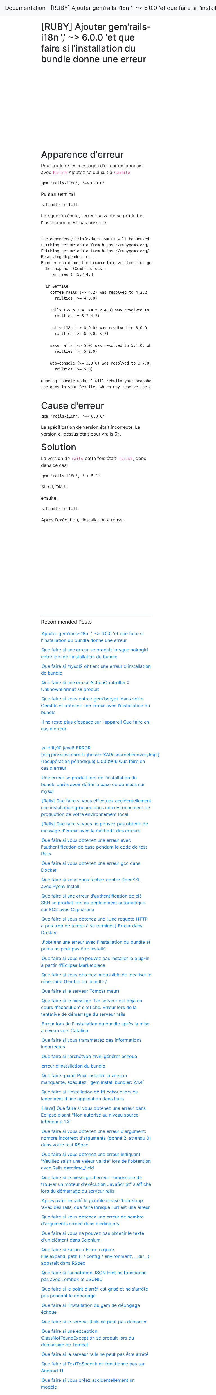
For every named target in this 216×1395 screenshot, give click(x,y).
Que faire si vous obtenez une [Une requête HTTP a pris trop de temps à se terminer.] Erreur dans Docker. (94, 925)
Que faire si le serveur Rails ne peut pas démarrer (94, 1321)
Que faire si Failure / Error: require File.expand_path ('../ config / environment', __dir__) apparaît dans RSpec (95, 1256)
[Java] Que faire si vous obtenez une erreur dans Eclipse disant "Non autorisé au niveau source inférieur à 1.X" (93, 1114)
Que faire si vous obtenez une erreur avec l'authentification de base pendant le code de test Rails (94, 846)
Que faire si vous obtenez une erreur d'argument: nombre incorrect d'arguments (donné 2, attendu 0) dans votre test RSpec (96, 1138)
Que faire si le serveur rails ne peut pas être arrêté (95, 1354)
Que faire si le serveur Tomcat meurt (81, 991)
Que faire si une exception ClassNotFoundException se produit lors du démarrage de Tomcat (87, 1337)
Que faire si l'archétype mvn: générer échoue (89, 1056)
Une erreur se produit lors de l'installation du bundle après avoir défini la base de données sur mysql (93, 784)
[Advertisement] (175, 363)
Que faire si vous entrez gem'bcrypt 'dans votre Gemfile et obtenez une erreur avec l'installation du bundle (95, 705)
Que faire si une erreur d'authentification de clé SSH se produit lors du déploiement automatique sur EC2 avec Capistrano (93, 902)
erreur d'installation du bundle (73, 1066)
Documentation (25, 8)
